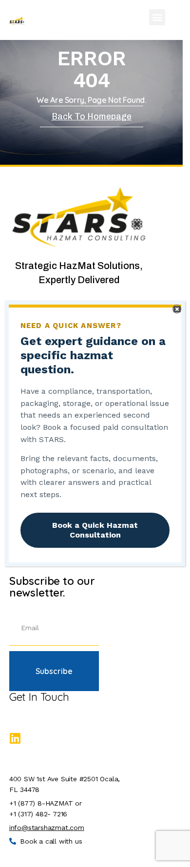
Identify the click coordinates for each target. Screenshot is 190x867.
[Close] (176, 309)
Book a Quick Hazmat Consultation (95, 529)
